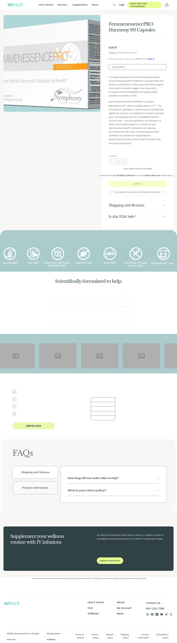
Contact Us (153, 603)
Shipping (112, 52)
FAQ (90, 608)
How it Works (96, 602)
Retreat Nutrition (22, 633)
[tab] (138, 67)
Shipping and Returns (35, 472)
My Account (124, 608)
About (121, 602)
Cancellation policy (162, 636)
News (120, 613)
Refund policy (109, 636)
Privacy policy (95, 636)
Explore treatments (110, 560)
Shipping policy (125, 636)
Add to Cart (33, 425)
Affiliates (93, 613)
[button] (63, 5)
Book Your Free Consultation (138, 5)
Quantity (113, 156)
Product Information (35, 487)
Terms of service (79, 636)
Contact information (143, 636)
